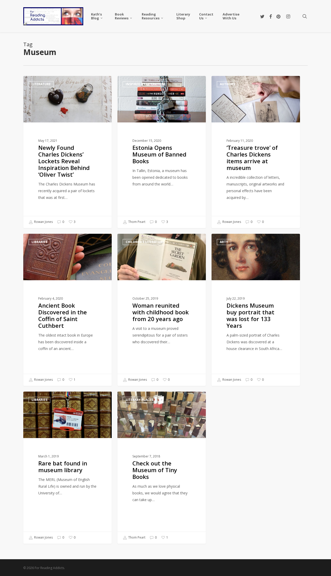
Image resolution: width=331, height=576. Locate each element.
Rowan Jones (43, 222)
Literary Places (139, 400)
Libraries (39, 242)
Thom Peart (136, 222)
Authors (227, 84)
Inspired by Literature (145, 84)
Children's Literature (145, 242)
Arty (224, 242)
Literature (41, 84)
